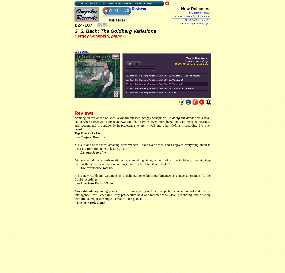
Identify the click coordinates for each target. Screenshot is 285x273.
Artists (91, 3)
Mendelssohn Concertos (197, 20)
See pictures (82, 52)
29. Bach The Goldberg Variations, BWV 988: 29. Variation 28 (154, 80)
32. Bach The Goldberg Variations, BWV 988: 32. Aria (151, 92)
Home (148, 3)
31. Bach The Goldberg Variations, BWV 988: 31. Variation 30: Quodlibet (160, 88)
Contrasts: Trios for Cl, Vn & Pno (192, 16)
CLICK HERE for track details (191, 64)
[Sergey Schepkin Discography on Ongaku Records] (124, 36)
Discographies (111, 3)
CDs (81, 3)
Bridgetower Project (199, 12)
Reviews (139, 9)
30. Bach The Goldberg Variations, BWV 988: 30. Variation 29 (154, 84)
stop (137, 63)
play (129, 63)
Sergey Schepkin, (98, 36)
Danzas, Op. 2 (202, 23)
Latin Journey (186, 23)
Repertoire (133, 3)
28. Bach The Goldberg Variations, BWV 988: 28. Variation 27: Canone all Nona (163, 76)
